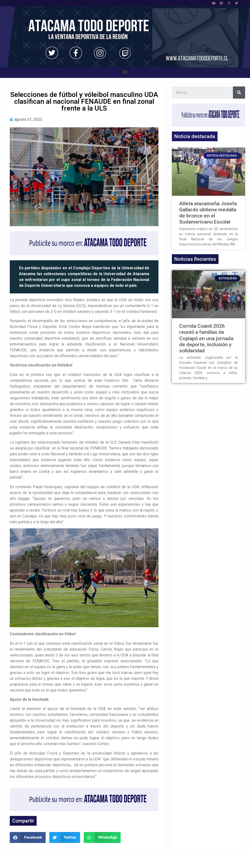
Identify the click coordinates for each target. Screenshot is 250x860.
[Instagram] (229, 3)
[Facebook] (221, 3)
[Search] (239, 92)
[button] (125, 71)
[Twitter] (236, 3)
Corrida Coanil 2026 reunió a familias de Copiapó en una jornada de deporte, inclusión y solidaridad (206, 338)
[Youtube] (214, 3)
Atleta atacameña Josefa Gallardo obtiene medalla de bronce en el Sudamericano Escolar (208, 213)
